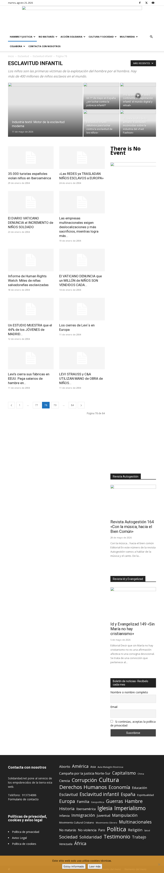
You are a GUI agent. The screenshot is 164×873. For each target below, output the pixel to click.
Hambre (134, 801)
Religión (135, 830)
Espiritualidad (145, 795)
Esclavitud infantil (42, 56)
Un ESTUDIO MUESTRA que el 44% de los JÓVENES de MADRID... (30, 329)
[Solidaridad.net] (82, 19)
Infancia (64, 816)
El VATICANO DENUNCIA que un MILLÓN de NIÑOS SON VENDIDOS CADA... (80, 280)
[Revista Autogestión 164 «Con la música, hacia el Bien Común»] (133, 501)
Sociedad (68, 837)
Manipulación (125, 815)
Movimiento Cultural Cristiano (76, 822)
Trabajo (139, 837)
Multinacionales (135, 822)
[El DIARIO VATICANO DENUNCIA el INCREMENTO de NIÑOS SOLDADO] (31, 202)
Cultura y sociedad (101, 36)
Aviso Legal (19, 838)
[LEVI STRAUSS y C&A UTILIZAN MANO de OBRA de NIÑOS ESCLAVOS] (82, 358)
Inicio (11, 56)
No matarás (67, 830)
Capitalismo (124, 773)
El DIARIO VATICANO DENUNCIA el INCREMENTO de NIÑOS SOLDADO (30, 222)
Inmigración (83, 815)
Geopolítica (97, 802)
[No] (159, 864)
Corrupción (84, 780)
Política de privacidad (25, 832)
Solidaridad (90, 837)
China (141, 773)
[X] (146, 3)
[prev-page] (11, 405)
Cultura (109, 780)
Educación (139, 788)
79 (55, 405)
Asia (93, 767)
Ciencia (64, 781)
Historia (66, 809)
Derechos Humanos (83, 787)
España (128, 794)
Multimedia (127, 36)
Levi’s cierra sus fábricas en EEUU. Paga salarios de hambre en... (28, 378)
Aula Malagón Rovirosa (110, 766)
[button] (151, 37)
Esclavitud (23, 56)
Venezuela (65, 844)
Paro (101, 830)
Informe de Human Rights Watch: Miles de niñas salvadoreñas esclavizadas (28, 280)
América (80, 766)
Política (116, 829)
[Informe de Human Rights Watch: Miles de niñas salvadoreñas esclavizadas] (31, 260)
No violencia (87, 830)
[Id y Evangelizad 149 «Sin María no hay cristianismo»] (133, 603)
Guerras (114, 801)
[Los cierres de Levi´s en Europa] (82, 309)
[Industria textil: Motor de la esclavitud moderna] (45, 115)
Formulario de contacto (23, 799)
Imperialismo (130, 808)
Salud (147, 830)
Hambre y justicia (21, 36)
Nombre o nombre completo (129, 692)
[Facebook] (140, 3)
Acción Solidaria (71, 36)
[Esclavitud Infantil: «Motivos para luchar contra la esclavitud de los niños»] (101, 123)
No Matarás (46, 36)
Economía (119, 787)
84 (72, 405)
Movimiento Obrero (106, 822)
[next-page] (81, 405)
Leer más (95, 866)
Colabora (16, 46)
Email (113, 707)
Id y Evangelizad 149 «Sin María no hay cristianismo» (132, 629)
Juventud (103, 816)
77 (36, 405)
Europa (67, 801)
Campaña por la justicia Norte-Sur (84, 773)
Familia (83, 802)
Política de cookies (24, 844)
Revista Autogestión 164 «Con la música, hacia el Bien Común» (132, 526)
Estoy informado (74, 866)
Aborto (64, 766)
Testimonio (117, 836)
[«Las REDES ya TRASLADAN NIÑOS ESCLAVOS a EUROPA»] (82, 157)
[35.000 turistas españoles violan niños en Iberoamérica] (31, 157)
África (80, 843)
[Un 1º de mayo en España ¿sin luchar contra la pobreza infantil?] (101, 96)
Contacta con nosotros (44, 46)
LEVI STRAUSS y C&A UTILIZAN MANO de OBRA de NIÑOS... (81, 378)
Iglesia (104, 808)
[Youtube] (153, 3)
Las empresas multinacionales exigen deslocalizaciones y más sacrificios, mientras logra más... (78, 227)
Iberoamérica (86, 809)
